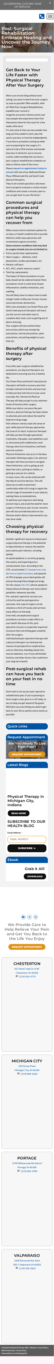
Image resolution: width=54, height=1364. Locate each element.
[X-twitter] (29, 917)
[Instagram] (35, 917)
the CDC (25, 584)
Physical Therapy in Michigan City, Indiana (25, 800)
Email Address (14, 832)
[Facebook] (23, 917)
